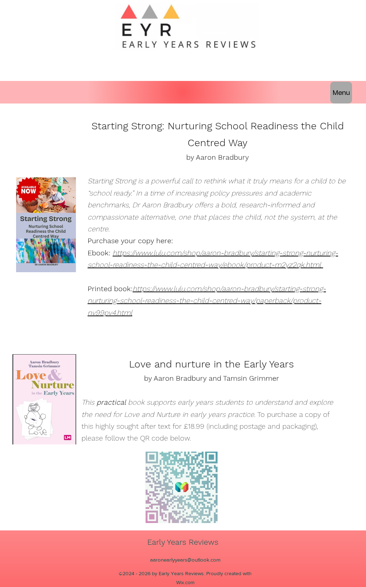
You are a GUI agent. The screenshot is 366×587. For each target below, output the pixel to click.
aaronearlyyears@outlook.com (185, 560)
